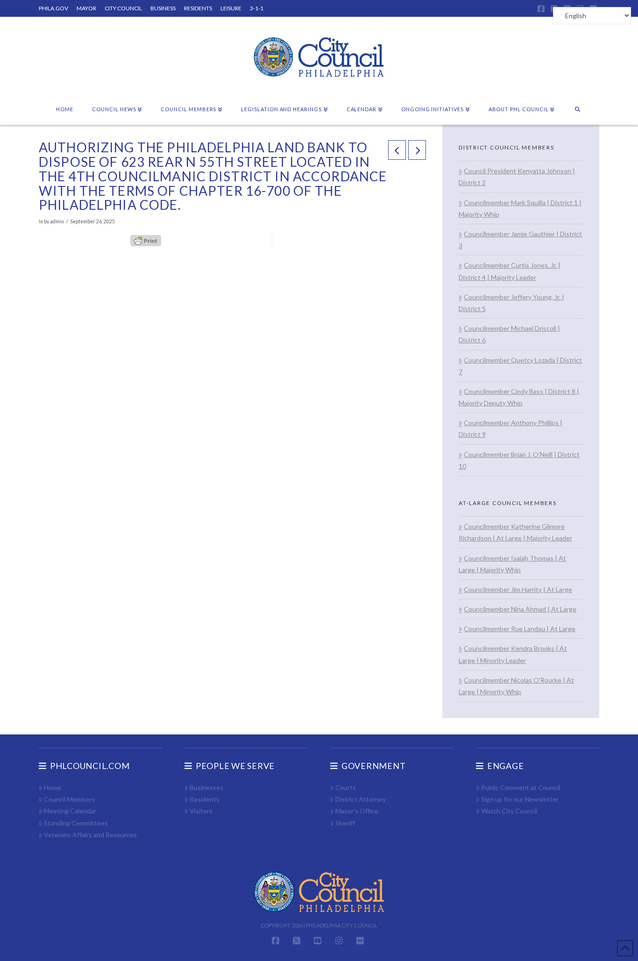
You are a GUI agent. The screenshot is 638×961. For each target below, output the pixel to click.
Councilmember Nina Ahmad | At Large (520, 609)
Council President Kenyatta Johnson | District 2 (517, 176)
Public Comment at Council (520, 787)
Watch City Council (509, 811)
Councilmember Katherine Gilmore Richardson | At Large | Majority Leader (515, 532)
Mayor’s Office (356, 811)
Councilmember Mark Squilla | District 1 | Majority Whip (520, 208)
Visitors (201, 811)
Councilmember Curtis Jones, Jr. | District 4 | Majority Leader (509, 271)
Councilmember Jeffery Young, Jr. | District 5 (511, 303)
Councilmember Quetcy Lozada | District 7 (520, 366)
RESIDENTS (198, 8)
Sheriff (345, 823)
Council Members (69, 799)
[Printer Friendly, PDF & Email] (145, 240)
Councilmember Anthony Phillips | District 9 (510, 428)
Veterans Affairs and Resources (90, 835)
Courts (345, 787)
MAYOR (86, 8)
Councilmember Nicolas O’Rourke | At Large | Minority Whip (516, 686)
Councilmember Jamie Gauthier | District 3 (520, 239)
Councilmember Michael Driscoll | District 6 (509, 334)
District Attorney (360, 799)
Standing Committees (76, 823)
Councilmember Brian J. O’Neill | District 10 (519, 460)
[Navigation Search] (577, 110)
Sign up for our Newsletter (520, 799)
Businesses (206, 787)
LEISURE (230, 8)
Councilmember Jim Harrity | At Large (518, 589)
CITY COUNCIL (123, 8)
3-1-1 (256, 8)
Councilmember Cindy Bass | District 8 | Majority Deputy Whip (519, 397)
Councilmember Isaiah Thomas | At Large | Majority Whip (512, 564)
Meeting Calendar (70, 811)
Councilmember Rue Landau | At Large (519, 629)
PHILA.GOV (53, 8)
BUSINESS (163, 8)
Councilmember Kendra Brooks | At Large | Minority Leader (513, 654)
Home (52, 787)
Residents (205, 799)
